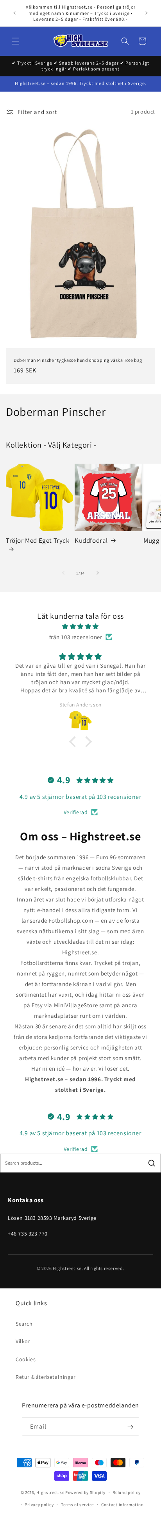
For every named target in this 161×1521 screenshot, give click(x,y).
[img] (80, 626)
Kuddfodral (91, 540)
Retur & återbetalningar (46, 1376)
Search (24, 1323)
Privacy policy (39, 1504)
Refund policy (126, 1492)
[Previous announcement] (14, 13)
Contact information (122, 1504)
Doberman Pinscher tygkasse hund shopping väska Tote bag (78, 360)
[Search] (152, 1163)
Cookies (26, 1359)
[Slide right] (97, 573)
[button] (15, 41)
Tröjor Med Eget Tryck (38, 540)
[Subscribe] (130, 1427)
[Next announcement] (146, 13)
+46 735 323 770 (28, 1233)
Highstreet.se (50, 1492)
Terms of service (77, 1504)
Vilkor (23, 1341)
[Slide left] (63, 573)
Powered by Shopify (85, 1492)
